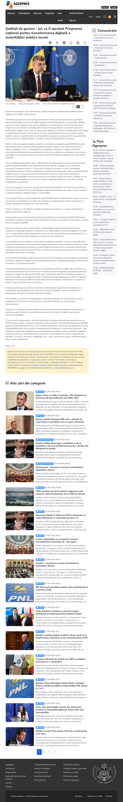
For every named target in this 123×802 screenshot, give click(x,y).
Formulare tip (40, 780)
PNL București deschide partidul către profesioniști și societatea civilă (62, 588)
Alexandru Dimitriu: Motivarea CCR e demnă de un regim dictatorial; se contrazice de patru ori (61, 516)
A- (74, 106)
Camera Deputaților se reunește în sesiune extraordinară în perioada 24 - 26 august (57, 540)
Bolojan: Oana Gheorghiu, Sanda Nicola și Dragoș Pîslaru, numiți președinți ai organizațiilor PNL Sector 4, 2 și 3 (62, 686)
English (114, 7)
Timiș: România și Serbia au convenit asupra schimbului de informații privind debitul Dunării (59, 612)
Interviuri (38, 13)
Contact (9, 787)
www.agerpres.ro (35, 351)
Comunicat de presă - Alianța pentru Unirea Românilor (104, 38)
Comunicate (107, 30)
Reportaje (49, 13)
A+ (82, 106)
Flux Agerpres (99, 143)
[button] (114, 17)
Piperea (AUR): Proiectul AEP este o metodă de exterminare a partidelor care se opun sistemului (60, 420)
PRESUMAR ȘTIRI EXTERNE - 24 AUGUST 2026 (103, 270)
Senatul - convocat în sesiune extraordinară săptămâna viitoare (57, 564)
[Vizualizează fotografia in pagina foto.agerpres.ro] (47, 73)
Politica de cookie (70, 776)
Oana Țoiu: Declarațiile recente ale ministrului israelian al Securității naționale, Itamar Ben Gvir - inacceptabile (60, 710)
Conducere (10, 768)
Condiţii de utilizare (38, 365)
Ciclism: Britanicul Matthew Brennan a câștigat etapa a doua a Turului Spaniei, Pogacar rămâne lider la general (104, 155)
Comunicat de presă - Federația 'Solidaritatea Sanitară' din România (104, 82)
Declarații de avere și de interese (15, 777)
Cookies (109, 796)
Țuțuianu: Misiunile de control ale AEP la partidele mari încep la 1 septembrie (60, 660)
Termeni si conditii (95, 796)
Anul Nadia (60, 17)
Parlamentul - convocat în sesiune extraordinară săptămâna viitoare (59, 468)
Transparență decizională (44, 765)
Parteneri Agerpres (71, 780)
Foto (91, 17)
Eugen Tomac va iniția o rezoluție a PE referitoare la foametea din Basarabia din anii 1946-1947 (61, 396)
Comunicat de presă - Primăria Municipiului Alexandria (104, 115)
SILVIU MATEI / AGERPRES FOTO (61, 104)
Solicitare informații (42, 776)
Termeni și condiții (71, 772)
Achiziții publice (41, 772)
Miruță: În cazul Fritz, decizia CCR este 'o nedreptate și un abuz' (61, 732)
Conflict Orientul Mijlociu (76, 17)
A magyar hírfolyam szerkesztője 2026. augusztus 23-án (104, 222)
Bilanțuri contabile (42, 768)
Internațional (24, 13)
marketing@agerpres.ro (64, 368)
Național (11, 13)
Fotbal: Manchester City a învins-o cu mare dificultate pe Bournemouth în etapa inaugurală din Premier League (104, 245)
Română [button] (78, 796)
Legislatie (10, 765)
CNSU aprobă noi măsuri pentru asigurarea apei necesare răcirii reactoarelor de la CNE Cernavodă (60, 492)
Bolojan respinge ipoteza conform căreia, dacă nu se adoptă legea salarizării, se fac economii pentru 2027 (62, 636)
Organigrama (11, 772)
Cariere (9, 783)
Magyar (105, 7)
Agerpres (21, 796)
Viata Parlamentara (45, 440)
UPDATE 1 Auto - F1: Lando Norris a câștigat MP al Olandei (104, 199)
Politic (12, 104)
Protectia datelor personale (74, 768)
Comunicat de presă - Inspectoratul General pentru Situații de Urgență (104, 105)
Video (98, 17)
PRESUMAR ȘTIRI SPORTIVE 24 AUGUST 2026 (103, 232)
